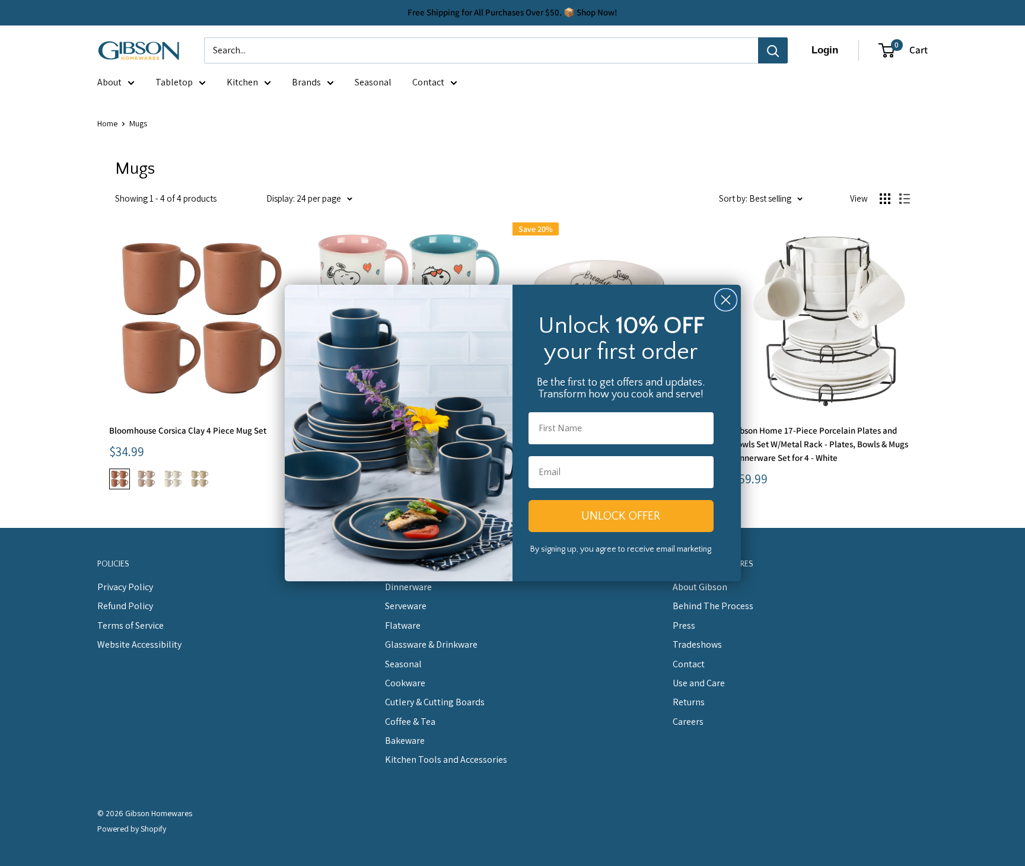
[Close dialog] (725, 299)
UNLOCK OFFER (620, 516)
